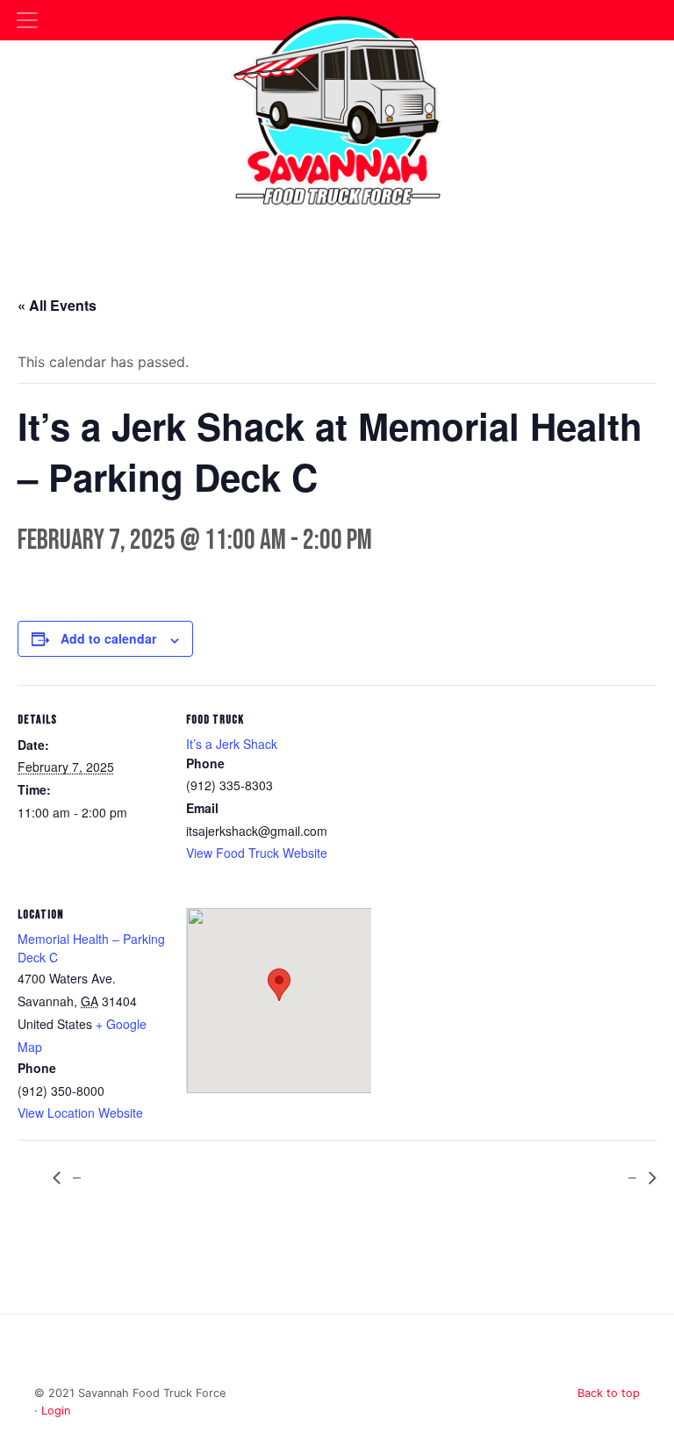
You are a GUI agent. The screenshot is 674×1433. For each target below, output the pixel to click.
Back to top (608, 1393)
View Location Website (80, 1112)
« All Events (57, 305)
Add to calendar (108, 638)
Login (55, 1410)
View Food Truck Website (256, 852)
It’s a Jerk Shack (231, 744)
